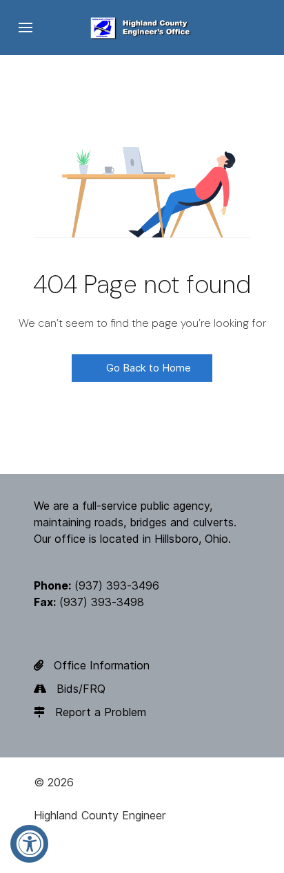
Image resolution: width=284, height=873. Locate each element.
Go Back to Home (147, 367)
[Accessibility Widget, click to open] (29, 844)
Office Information (102, 665)
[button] (25, 27)
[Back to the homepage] (142, 27)
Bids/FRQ (81, 689)
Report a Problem (100, 712)
